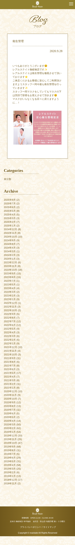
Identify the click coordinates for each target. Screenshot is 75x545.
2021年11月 (10, 350)
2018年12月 (10, 479)
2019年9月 (10, 446)
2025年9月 (10, 199)
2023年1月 (10, 299)
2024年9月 (10, 240)
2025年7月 (10, 203)
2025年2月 (10, 221)
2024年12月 (10, 229)
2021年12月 (10, 347)
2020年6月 (10, 413)
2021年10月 (10, 354)
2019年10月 (10, 443)
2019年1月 (10, 476)
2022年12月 (10, 303)
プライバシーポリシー (30, 527)
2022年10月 (10, 310)
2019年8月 (10, 450)
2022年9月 (10, 314)
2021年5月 (10, 373)
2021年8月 (10, 361)
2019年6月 (10, 457)
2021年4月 (10, 376)
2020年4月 (10, 420)
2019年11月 (10, 439)
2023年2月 (10, 295)
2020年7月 (10, 409)
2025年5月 (10, 210)
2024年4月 (10, 247)
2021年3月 (10, 380)
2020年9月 (10, 402)
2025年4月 (10, 214)
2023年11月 (10, 266)
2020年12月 (10, 391)
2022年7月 (10, 321)
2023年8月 (10, 277)
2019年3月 (10, 468)
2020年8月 (10, 406)
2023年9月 (10, 273)
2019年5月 (10, 461)
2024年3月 (10, 251)
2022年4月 (10, 332)
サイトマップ (49, 527)
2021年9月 (10, 358)
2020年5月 (10, 417)
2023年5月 (10, 284)
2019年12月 (10, 435)
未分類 (7, 179)
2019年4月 (10, 465)
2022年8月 (10, 317)
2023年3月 (10, 291)
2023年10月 (10, 269)
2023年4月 (10, 288)
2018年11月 (10, 483)
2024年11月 (10, 233)
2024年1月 (10, 258)
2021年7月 (10, 365)
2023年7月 (10, 280)
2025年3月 (10, 218)
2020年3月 (10, 424)
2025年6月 (10, 207)
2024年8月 (10, 244)
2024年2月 (10, 255)
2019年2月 (10, 472)
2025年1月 (10, 225)
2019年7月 (10, 454)
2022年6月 (10, 325)
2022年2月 (10, 339)
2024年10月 (10, 236)
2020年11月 (10, 395)
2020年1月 (10, 431)
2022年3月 (10, 336)
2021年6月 (10, 369)
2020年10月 (10, 398)
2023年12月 (10, 262)
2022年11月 (10, 306)
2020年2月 (10, 428)
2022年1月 (10, 343)
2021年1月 (10, 387)
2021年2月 (10, 384)
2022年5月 (10, 328)
